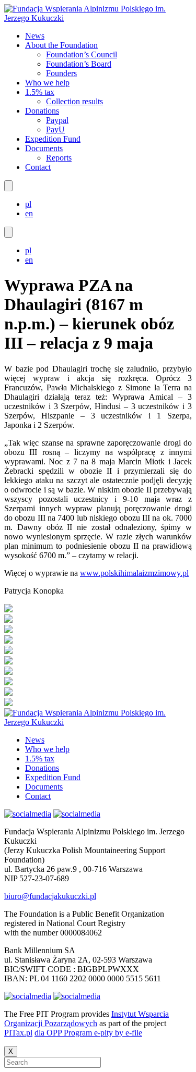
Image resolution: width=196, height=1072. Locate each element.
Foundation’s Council (81, 54)
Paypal (57, 120)
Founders (61, 73)
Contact (38, 167)
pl (28, 204)
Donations (42, 110)
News (34, 35)
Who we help (47, 82)
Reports (59, 157)
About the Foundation (61, 45)
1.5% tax (39, 92)
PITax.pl (18, 1032)
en (29, 213)
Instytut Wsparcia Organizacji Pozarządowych (86, 1018)
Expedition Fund (52, 138)
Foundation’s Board (78, 63)
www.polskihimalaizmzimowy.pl (134, 573)
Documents (44, 148)
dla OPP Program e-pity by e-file (88, 1032)
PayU (55, 129)
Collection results (74, 101)
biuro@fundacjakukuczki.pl (50, 896)
